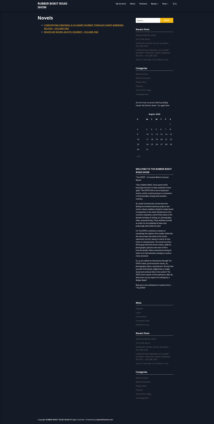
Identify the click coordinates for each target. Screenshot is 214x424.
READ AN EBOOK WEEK (146, 35)
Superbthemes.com (104, 419)
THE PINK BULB (143, 39)
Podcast (139, 86)
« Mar (138, 156)
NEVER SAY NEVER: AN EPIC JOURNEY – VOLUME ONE (71, 32)
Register (139, 308)
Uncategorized (142, 94)
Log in (138, 312)
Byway (154, 3)
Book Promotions (143, 78)
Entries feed (141, 316)
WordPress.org (142, 324)
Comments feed (142, 320)
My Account (121, 3)
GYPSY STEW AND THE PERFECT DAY (152, 59)
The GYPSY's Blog (143, 90)
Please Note (141, 82)
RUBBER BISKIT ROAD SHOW (52, 5)
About (132, 3)
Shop (164, 3)
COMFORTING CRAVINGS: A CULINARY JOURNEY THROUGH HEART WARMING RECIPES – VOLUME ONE (153, 53)
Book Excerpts (142, 74)
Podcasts (143, 3)
